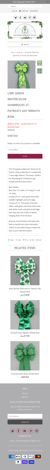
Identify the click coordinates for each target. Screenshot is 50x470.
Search (25, 393)
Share (19, 240)
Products (19, 52)
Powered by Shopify (35, 450)
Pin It (26, 240)
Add (33, 240)
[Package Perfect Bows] (25, 30)
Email (39, 240)
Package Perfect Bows (20, 450)
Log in (14, 11)
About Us (25, 397)
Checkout (34, 11)
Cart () (24, 11)
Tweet (12, 240)
